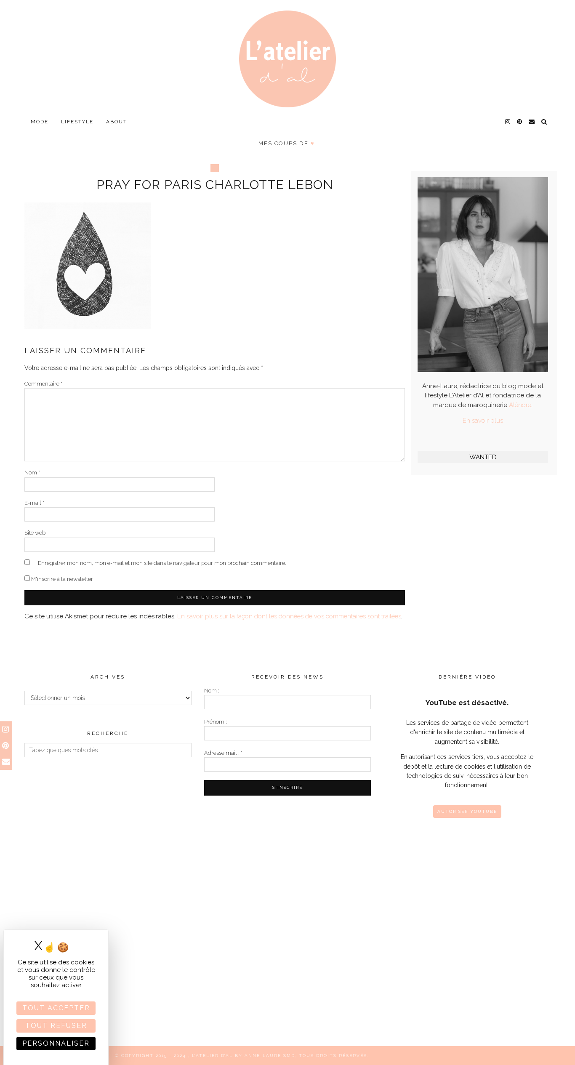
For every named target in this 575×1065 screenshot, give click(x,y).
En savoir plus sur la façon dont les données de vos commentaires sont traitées (289, 616)
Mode (39, 122)
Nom (32, 472)
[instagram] (508, 122)
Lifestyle (77, 122)
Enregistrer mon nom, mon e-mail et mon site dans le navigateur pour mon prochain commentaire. (162, 563)
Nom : (211, 690)
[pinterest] (520, 122)
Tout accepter (56, 1008)
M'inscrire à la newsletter (61, 579)
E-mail (34, 503)
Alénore (520, 405)
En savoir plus (483, 420)
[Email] (532, 122)
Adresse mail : (223, 753)
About (116, 122)
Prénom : (215, 722)
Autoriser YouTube (467, 811)
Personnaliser (56, 1043)
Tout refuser (56, 1026)
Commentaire (43, 384)
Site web (34, 533)
